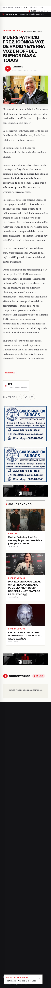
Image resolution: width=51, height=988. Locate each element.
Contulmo (7, 904)
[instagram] (11, 860)
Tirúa (5, 889)
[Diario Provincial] (14, 22)
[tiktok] (18, 860)
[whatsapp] (21, 860)
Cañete (6, 875)
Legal (16, 984)
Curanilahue (8, 879)
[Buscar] (45, 22)
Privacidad (7, 984)
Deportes (7, 922)
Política (6, 926)
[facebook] (4, 860)
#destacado (10, 372)
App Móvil (13, 965)
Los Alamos (8, 884)
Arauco (6, 894)
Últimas (24, 984)
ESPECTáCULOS (11, 31)
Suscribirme (36, 798)
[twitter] (7, 860)
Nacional (6, 917)
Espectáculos (9, 941)
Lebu (5, 899)
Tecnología (8, 936)
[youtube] (14, 860)
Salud (5, 931)
